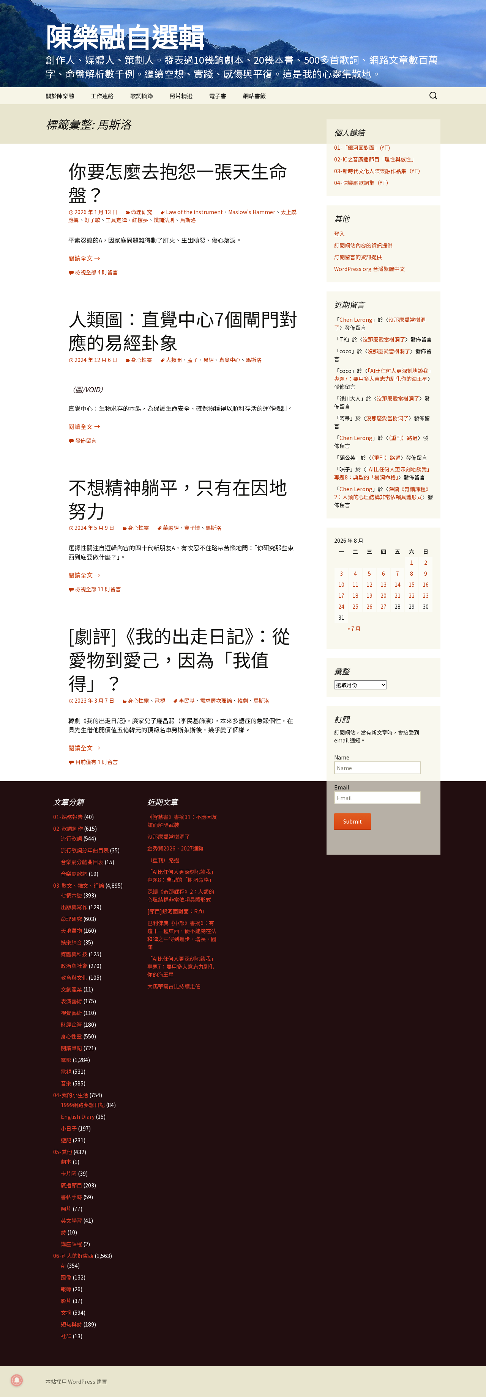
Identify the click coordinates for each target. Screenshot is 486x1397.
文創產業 (71, 989)
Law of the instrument (194, 212)
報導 (66, 1289)
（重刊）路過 (403, 438)
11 (355, 584)
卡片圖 (69, 1173)
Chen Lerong (355, 319)
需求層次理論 (216, 700)
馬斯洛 (188, 220)
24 (341, 606)
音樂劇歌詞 (74, 873)
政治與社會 (74, 965)
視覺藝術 (71, 1012)
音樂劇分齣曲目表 (82, 862)
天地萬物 (71, 930)
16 (426, 584)
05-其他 (62, 1152)
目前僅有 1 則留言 (96, 762)
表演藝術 (71, 1001)
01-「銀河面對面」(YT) (362, 147)
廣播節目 (71, 1185)
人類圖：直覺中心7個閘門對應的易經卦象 (182, 330)
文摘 (66, 1312)
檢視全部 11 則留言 (98, 589)
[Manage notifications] (17, 1380)
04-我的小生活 (70, 1095)
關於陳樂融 (60, 96)
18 (355, 595)
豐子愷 (192, 527)
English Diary (78, 1116)
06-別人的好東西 (73, 1255)
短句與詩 (71, 1324)
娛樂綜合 (71, 942)
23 (426, 595)
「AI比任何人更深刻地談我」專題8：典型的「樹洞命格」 (383, 473)
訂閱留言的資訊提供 (358, 257)
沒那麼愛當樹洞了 (384, 339)
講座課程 (71, 1244)
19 (369, 595)
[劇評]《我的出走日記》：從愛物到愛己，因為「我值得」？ (179, 659)
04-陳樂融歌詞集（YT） (362, 182)
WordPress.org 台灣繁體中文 (369, 269)
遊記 (66, 1140)
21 (397, 595)
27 (383, 606)
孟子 (192, 359)
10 (341, 584)
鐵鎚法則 (164, 220)
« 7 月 (354, 628)
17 (341, 595)
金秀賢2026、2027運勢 (175, 848)
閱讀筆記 (71, 1048)
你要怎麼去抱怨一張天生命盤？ (177, 182)
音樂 (66, 1083)
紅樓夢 (140, 220)
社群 (66, 1336)
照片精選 (181, 96)
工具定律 (116, 220)
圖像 (66, 1277)
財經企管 (71, 1024)
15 (412, 584)
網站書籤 (254, 96)
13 (383, 584)
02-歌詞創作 (68, 828)
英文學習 (71, 1220)
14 (397, 584)
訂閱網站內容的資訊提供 (363, 245)
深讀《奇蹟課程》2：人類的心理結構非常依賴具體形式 (382, 493)
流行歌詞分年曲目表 (85, 850)
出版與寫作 (74, 907)
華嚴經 (171, 527)
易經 (208, 359)
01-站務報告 (68, 817)
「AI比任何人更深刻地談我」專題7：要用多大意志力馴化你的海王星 (382, 374)
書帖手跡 (71, 1197)
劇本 (66, 1161)
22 (412, 595)
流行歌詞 (71, 838)
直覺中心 (229, 359)
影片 (66, 1301)
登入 (339, 233)
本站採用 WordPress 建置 (76, 1381)
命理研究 (141, 212)
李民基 (187, 700)
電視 (160, 700)
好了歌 (92, 220)
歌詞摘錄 (141, 96)
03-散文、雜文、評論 (78, 885)
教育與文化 (74, 977)
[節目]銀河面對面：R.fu (175, 911)
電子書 (217, 96)
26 (369, 606)
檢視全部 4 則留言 (96, 272)
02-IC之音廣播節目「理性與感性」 (375, 159)
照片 (66, 1208)
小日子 (69, 1128)
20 (383, 595)
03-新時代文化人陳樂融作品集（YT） (378, 171)
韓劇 (242, 700)
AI (63, 1265)
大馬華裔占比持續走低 (173, 986)
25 (355, 606)
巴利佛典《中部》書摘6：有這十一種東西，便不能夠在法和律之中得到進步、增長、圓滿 (181, 935)
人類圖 (174, 359)
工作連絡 (102, 96)
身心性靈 (141, 359)
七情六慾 (71, 895)
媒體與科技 (74, 954)
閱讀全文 (84, 258)
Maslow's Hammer (251, 212)
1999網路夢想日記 (83, 1105)
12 (369, 584)
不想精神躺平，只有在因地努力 (177, 498)
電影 (66, 1059)
